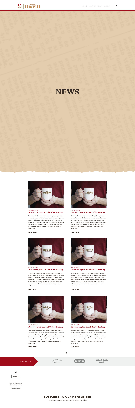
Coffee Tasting (33, 210)
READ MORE (32, 232)
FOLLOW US (16, 376)
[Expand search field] (116, 5)
